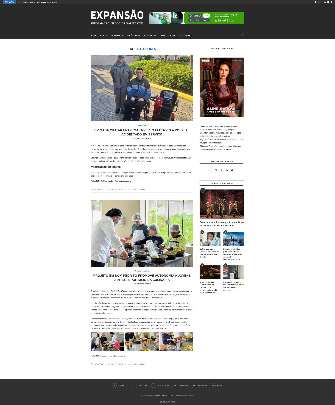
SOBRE (163, 35)
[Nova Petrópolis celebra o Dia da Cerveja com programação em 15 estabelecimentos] (210, 272)
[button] (18, 2)
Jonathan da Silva (143, 138)
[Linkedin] (325, 2)
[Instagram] (321, 2)
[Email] (331, 2)
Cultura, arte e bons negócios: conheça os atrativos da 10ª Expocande (222, 224)
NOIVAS (102, 35)
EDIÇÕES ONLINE (133, 35)
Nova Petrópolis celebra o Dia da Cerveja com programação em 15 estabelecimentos (208, 287)
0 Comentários (117, 189)
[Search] (242, 35)
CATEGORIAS (116, 35)
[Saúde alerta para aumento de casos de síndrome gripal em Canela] (210, 239)
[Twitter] (318, 2)
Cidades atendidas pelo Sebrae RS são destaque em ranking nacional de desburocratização (232, 254)
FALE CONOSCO (186, 35)
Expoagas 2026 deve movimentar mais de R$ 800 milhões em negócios (233, 286)
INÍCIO (93, 35)
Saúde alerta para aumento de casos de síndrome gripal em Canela (209, 253)
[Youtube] (328, 2)
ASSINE (173, 35)
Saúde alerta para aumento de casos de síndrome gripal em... (51, 2)
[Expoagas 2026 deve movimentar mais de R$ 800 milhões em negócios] (233, 272)
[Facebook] (315, 2)
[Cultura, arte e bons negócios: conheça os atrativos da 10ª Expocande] (222, 204)
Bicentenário (150, 35)
